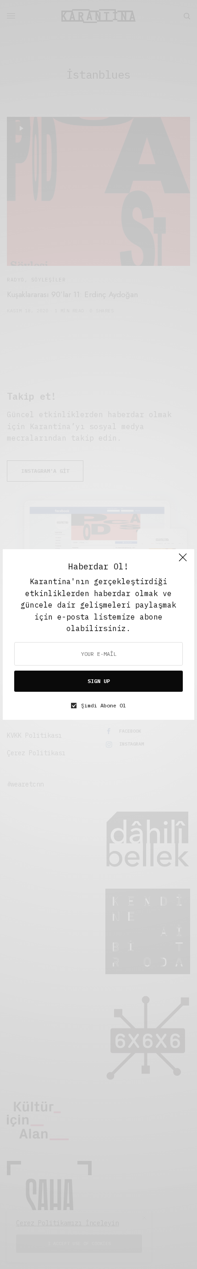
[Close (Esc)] (183, 561)
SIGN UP (99, 681)
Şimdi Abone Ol (103, 705)
